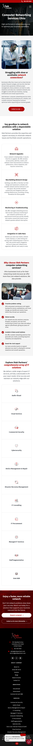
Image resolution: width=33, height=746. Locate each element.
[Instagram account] (16, 658)
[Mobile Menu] (30, 7)
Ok (17, 743)
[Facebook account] (12, 658)
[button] (28, 741)
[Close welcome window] (23, 734)
